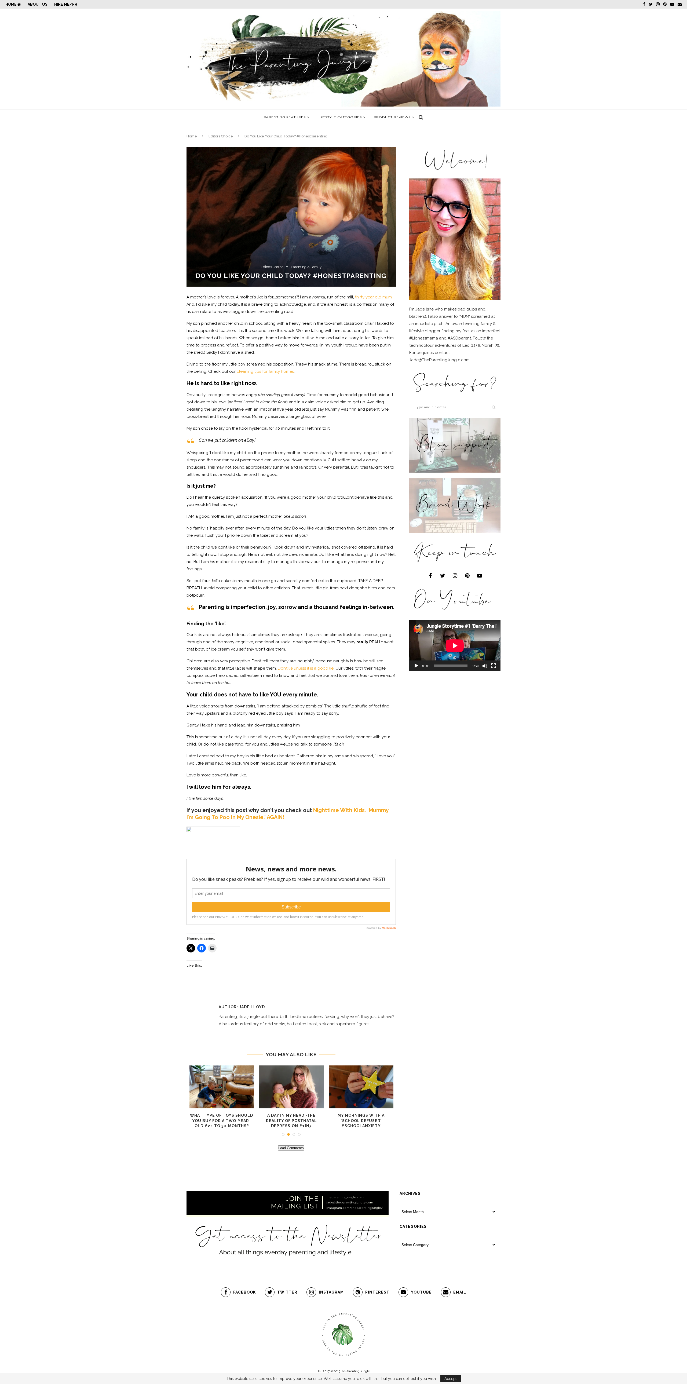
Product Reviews (392, 117)
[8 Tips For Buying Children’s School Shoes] (221, 1086)
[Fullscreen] (493, 666)
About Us (37, 4)
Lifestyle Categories (339, 117)
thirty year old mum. (374, 297)
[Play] (416, 666)
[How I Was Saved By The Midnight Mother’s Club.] (291, 1086)
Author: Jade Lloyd (242, 1007)
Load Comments (291, 1148)
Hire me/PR (65, 4)
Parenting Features (285, 117)
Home (11, 4)
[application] (454, 645)
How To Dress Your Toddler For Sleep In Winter (361, 1120)
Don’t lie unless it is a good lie (306, 668)
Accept (450, 1378)
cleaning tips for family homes (265, 371)
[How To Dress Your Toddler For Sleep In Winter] (361, 1086)
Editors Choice (221, 136)
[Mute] (485, 666)
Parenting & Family (306, 267)
